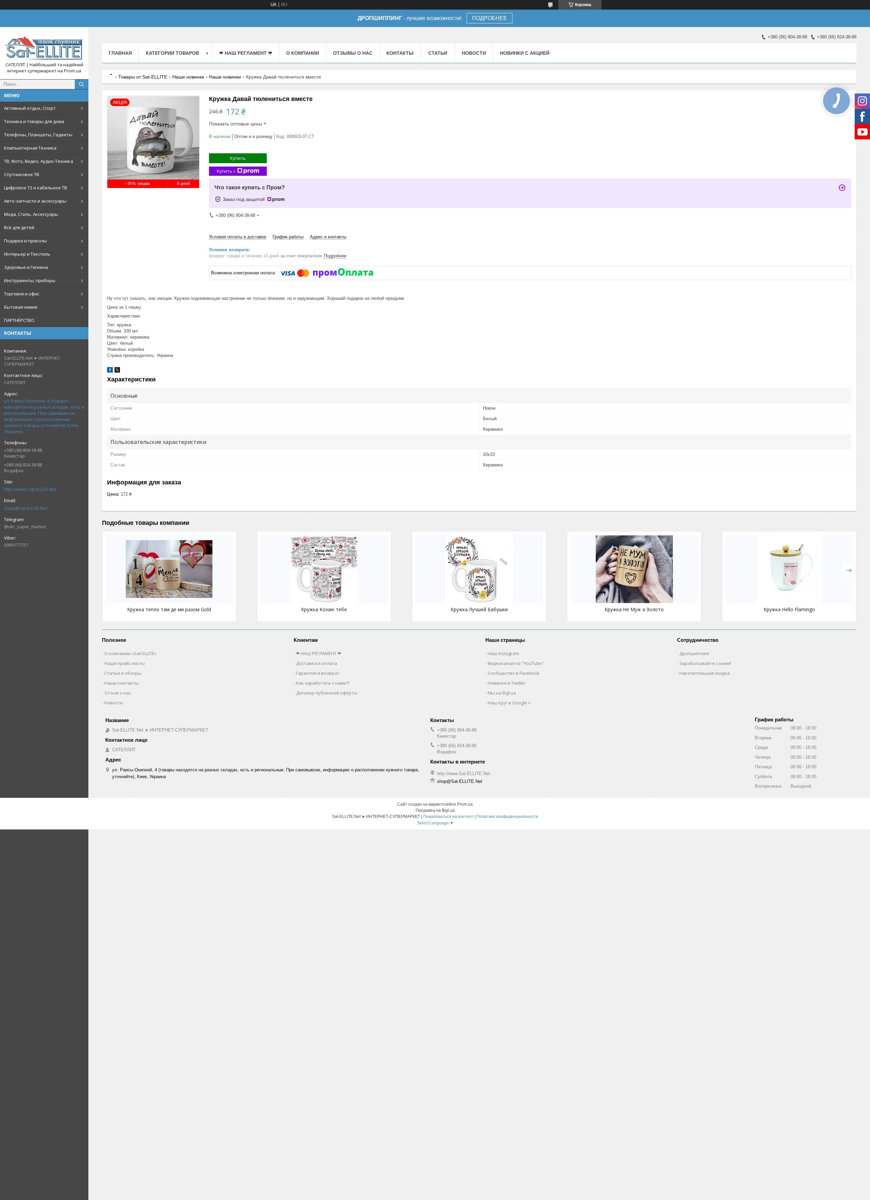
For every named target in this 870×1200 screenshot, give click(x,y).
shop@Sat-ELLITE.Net (25, 508)
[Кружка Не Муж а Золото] (634, 569)
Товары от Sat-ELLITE (142, 77)
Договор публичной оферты (326, 693)
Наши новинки (188, 77)
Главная (120, 53)
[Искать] (81, 84)
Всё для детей (19, 227)
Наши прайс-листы (124, 663)
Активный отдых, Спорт (30, 108)
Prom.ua (465, 804)
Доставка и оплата (316, 663)
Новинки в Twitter (506, 683)
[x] (117, 371)
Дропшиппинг (694, 653)
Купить (238, 158)
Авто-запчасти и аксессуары (35, 201)
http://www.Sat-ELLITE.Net (30, 489)
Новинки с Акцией (525, 53)
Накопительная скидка (704, 673)
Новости (474, 53)
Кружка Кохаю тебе (324, 609)
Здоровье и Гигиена (26, 267)
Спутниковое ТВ (21, 174)
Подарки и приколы (25, 241)
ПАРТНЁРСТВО (19, 320)
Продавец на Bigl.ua (435, 810)
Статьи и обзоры (122, 673)
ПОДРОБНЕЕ (489, 18)
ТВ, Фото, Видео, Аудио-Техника (38, 161)
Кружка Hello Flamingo (789, 609)
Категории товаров (172, 53)
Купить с (226, 171)
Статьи (437, 53)
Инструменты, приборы (29, 280)
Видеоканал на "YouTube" (516, 663)
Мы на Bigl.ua (502, 693)
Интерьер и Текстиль (27, 254)
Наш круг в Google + (509, 703)
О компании (302, 53)
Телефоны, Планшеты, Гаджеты (38, 135)
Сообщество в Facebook (514, 673)
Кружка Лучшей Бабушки (479, 609)
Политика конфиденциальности (507, 816)
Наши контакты (121, 683)
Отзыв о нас (117, 693)
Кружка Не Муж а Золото (634, 609)
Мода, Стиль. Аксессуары (31, 214)
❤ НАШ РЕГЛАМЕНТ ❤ (245, 53)
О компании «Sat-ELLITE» (130, 653)
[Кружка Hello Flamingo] (789, 569)
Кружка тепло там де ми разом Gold (169, 609)
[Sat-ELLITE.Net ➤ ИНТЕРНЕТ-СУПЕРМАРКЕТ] (44, 47)
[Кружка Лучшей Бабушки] (479, 569)
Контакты (400, 53)
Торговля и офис (21, 294)
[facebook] (110, 371)
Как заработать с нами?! (322, 683)
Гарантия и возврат (318, 673)
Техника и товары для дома (34, 121)
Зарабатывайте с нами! (705, 663)
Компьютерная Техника (30, 148)
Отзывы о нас (352, 53)
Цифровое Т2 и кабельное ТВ (35, 188)
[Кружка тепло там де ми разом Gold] (169, 569)
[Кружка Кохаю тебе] (324, 569)
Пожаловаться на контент (448, 816)
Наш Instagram (503, 653)
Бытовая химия (20, 307)
